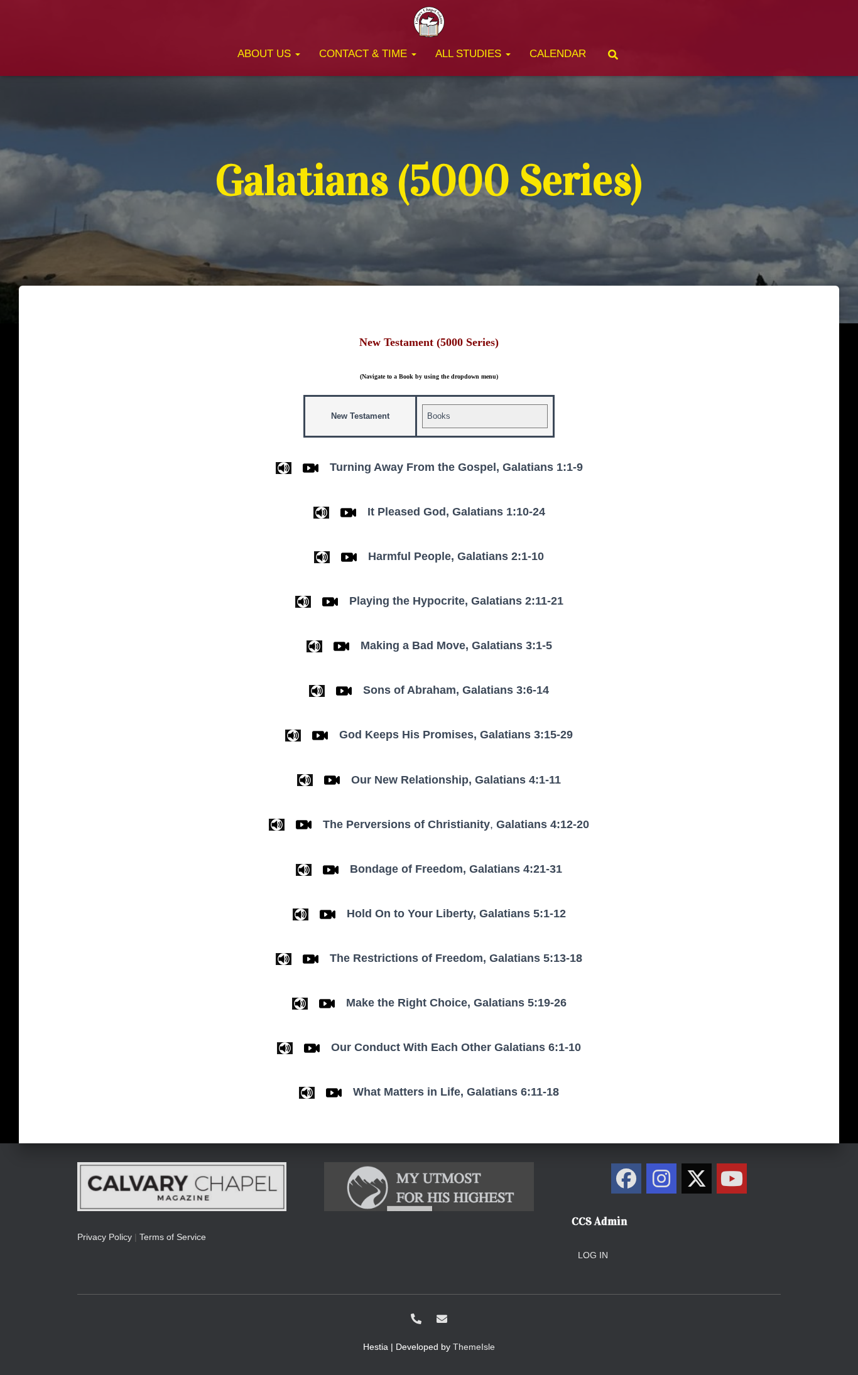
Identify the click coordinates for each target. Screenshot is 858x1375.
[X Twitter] (697, 1178)
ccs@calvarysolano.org (441, 1318)
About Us (265, 54)
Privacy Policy (104, 1237)
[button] (297, 54)
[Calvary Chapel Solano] (429, 22)
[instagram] (661, 1178)
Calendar (557, 54)
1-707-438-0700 (416, 1318)
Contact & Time (364, 54)
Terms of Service (172, 1237)
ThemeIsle (474, 1347)
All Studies (469, 54)
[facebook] (626, 1178)
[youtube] (732, 1178)
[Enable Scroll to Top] (833, 1350)
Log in (593, 1255)
